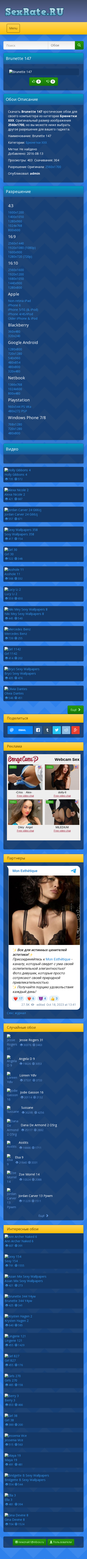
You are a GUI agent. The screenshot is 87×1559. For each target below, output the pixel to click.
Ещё (74, 710)
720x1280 (15, 353)
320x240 (14, 336)
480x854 (14, 362)
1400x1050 (16, 217)
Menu (14, 29)
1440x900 (15, 283)
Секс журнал (16, 1013)
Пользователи (62, 1542)
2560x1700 (53, 167)
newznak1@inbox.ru (31, 1542)
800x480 (14, 393)
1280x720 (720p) (20, 256)
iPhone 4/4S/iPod (20, 314)
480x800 (14, 367)
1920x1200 (16, 274)
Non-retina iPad (19, 301)
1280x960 (15, 221)
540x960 (14, 358)
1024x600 (15, 389)
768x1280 (15, 424)
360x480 (14, 331)
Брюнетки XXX (36, 142)
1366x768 (15, 384)
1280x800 (15, 287)
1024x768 (15, 225)
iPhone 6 (14, 305)
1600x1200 (16, 212)
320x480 (14, 371)
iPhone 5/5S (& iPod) (23, 309)
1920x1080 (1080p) (22, 248)
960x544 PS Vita (19, 407)
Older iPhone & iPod (22, 318)
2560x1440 (16, 243)
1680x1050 (16, 279)
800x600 (14, 230)
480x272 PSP (17, 411)
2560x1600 (16, 270)
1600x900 (15, 252)
